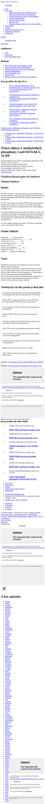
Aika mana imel (6, 172)
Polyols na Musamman (16, 18)
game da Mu (9, 26)
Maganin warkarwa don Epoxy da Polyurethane (25, 24)
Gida (6, 9)
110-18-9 (4, 516)
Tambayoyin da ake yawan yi (14, 29)
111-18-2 (35, 516)
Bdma (29, 516)
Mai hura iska (13, 22)
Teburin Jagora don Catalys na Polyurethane (23, 16)
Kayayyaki (8, 11)
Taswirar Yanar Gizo (20, 514)
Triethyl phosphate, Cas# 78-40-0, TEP (22, 106)
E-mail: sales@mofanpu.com (14, 494)
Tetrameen (6, 518)
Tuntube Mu (9, 33)
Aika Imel (4, 522)
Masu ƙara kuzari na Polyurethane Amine (23, 13)
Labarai (7, 28)
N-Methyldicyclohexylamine (17, 516)
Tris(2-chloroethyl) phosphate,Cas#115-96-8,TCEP (25, 366)
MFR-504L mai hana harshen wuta (24, 467)
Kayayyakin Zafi (6, 514)
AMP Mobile (32, 514)
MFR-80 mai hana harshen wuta (23, 438)
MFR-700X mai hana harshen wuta (24, 430)
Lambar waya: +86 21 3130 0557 (16, 500)
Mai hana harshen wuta (17, 20)
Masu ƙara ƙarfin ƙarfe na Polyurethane (22, 14)
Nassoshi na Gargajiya (12, 31)
